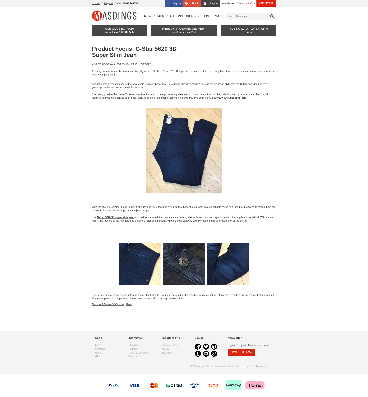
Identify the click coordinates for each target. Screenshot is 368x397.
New (147, 16)
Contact (96, 3)
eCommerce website (223, 366)
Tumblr (198, 354)
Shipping (133, 345)
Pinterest (214, 347)
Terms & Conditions (139, 352)
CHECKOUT (266, 3)
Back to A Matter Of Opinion (108, 304)
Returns (132, 348)
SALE (219, 16)
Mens (131, 63)
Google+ (214, 354)
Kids (205, 16)
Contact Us (134, 356)
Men (160, 16)
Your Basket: (229, 3)
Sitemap (166, 352)
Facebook (198, 347)
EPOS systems (246, 366)
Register (108, 3)
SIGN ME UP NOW (241, 352)
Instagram (206, 354)
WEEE (165, 348)
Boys (98, 352)
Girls (97, 356)
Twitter (206, 347)
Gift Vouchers (183, 16)
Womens (100, 348)
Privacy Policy (170, 345)
